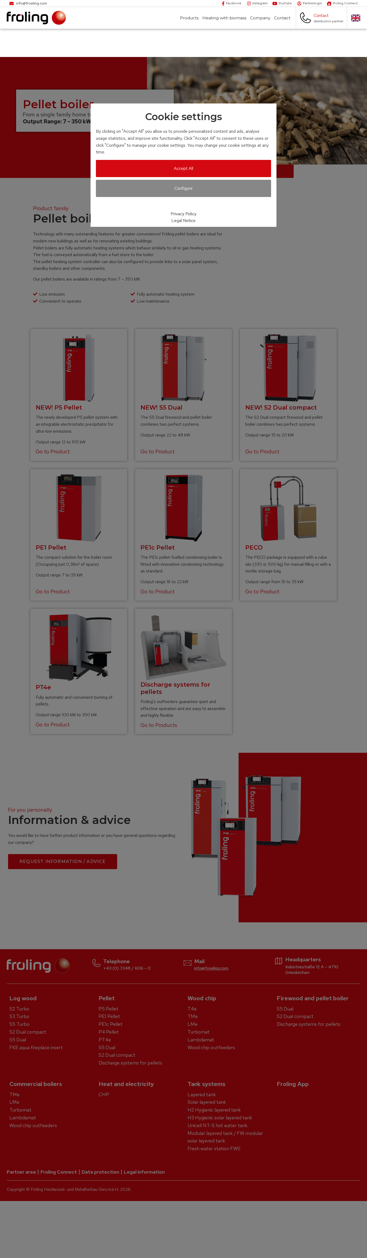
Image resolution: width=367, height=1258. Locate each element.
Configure (183, 188)
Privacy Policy (183, 214)
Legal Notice (183, 220)
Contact (282, 18)
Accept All (183, 168)
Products (189, 18)
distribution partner (328, 21)
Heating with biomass (224, 18)
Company (260, 18)
